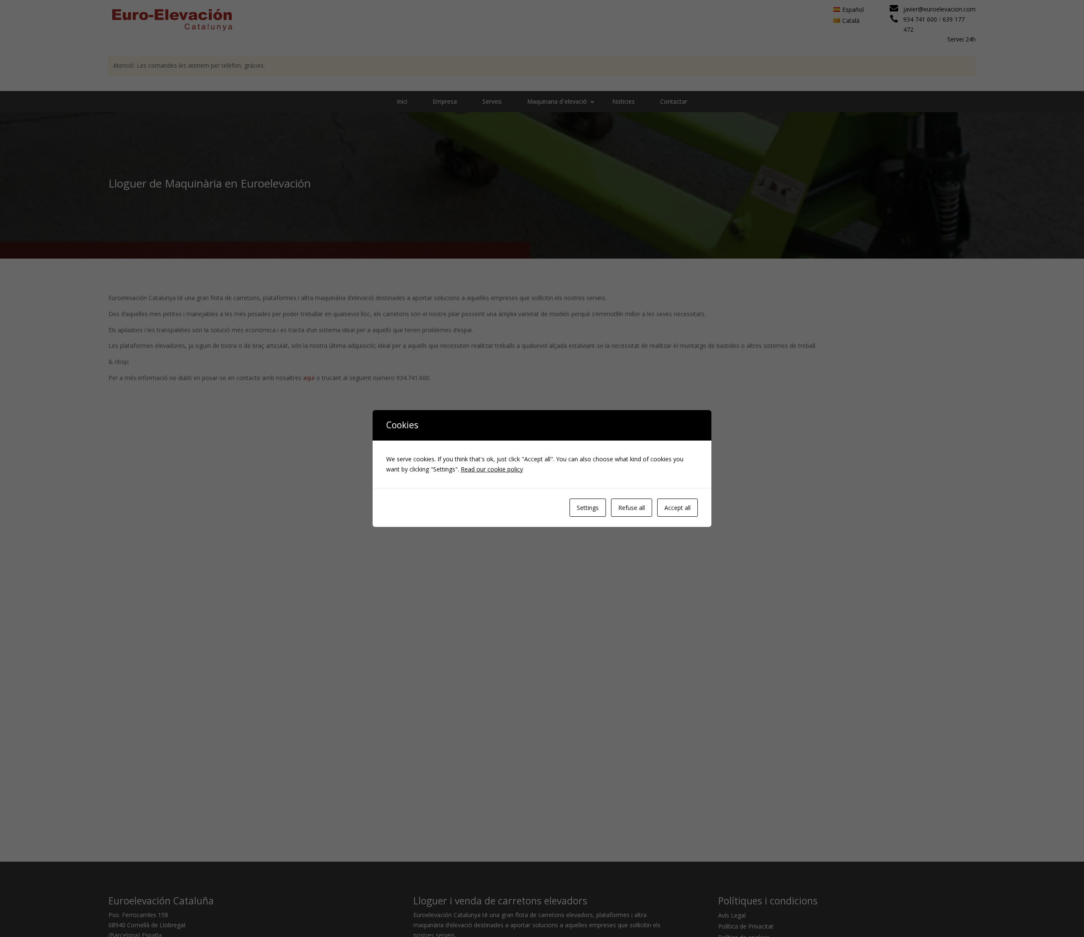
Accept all (677, 508)
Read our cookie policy (492, 469)
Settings (588, 508)
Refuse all (631, 508)
